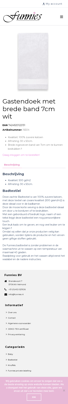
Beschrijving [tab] (12, 164)
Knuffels (12, 365)
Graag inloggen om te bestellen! (21, 154)
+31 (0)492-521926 (17, 289)
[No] (64, 390)
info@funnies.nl (16, 294)
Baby (10, 354)
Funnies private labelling (19, 370)
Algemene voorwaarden (19, 323)
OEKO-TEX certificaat (18, 329)
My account (54, 3)
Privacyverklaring (16, 334)
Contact (12, 318)
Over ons (12, 312)
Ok (34, 397)
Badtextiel (12, 359)
